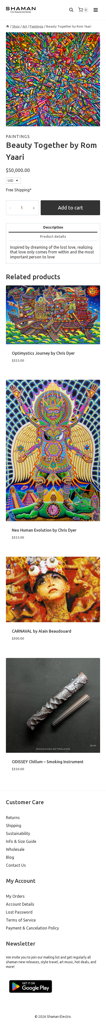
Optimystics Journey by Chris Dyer (43, 353)
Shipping (13, 825)
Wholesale (15, 849)
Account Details (20, 904)
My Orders (15, 896)
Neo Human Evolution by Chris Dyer (44, 530)
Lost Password (19, 912)
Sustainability (18, 833)
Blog (10, 857)
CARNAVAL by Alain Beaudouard (41, 631)
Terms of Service (21, 920)
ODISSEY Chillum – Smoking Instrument (48, 761)
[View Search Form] (71, 9)
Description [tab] (53, 227)
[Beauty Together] (53, 79)
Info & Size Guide (21, 841)
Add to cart (70, 207)
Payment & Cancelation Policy (32, 928)
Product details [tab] (53, 237)
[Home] (7, 26)
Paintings (18, 136)
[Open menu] (95, 10)
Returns (13, 817)
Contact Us (16, 865)
